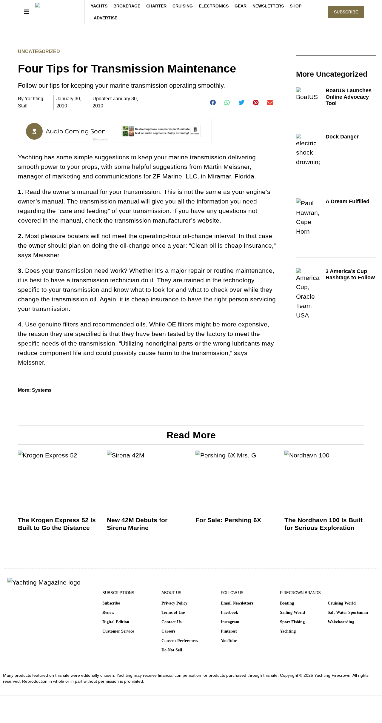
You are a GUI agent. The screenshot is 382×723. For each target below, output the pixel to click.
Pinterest (229, 631)
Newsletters (268, 6)
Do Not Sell (171, 650)
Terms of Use (173, 612)
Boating (287, 603)
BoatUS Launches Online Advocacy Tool (349, 96)
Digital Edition (115, 622)
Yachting (288, 631)
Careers (168, 631)
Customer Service (118, 631)
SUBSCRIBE (346, 12)
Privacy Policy (174, 603)
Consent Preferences (179, 641)
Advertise (105, 18)
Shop (295, 6)
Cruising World (342, 603)
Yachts (99, 6)
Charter (156, 6)
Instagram (230, 622)
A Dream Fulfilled (347, 201)
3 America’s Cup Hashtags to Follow (350, 274)
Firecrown (341, 675)
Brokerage (126, 6)
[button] (213, 102)
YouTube (229, 641)
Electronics (214, 6)
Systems (42, 390)
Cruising (182, 6)
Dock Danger (342, 137)
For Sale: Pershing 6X (228, 520)
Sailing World (292, 612)
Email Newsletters (237, 603)
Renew (108, 612)
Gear (241, 6)
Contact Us (171, 622)
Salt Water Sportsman (348, 612)
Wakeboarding (341, 622)
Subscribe (111, 603)
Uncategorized (39, 51)
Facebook (229, 612)
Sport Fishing (292, 622)
